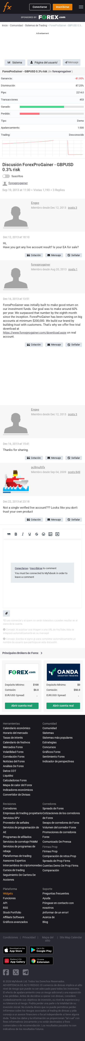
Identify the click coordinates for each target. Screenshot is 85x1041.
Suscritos (17, 176)
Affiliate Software (13, 917)
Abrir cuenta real (21, 705)
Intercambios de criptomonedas (22, 865)
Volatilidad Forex (13, 751)
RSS (5, 907)
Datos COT (9, 770)
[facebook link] (6, 972)
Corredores (10, 808)
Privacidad (29, 937)
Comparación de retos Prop (59, 856)
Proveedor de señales (16, 822)
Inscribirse (62, 7)
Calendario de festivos (16, 742)
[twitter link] (16, 972)
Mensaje (72, 62)
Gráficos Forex (51, 751)
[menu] (81, 7)
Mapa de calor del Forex (17, 785)
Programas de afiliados (17, 836)
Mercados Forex (13, 747)
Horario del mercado (15, 732)
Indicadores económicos (18, 789)
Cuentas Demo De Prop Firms (60, 865)
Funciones (9, 898)
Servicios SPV (11, 818)
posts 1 (72, 269)
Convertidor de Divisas (16, 794)
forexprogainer (62, 71)
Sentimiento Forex (53, 756)
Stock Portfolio (12, 912)
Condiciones (10, 937)
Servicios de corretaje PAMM (20, 841)
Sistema (17, 62)
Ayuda (46, 898)
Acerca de (48, 917)
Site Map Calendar (71, 937)
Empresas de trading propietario (22, 813)
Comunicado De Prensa (56, 841)
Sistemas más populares (57, 737)
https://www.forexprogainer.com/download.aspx (34, 332)
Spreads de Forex (53, 808)
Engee (35, 203)
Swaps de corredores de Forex (60, 822)
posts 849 (74, 472)
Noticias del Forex (14, 761)
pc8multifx (38, 467)
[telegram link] (26, 972)
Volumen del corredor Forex (59, 827)
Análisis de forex (13, 766)
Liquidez (8, 775)
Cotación (36, 255)
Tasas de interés (13, 737)
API (5, 903)
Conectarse (40, 7)
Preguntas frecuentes (55, 893)
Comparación (50, 870)
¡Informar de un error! (55, 912)
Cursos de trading (14, 870)
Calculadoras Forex (15, 780)
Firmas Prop (50, 851)
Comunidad (49, 728)
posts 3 (72, 207)
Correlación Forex (14, 756)
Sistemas (48, 732)
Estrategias (49, 742)
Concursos (49, 747)
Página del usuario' (46, 62)
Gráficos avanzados (15, 922)
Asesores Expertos (14, 860)
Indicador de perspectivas (58, 761)
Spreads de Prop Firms (56, 860)
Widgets (8, 893)
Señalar (75, 255)
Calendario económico (16, 728)
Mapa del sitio (47, 939)
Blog (45, 922)
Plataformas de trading (17, 855)
